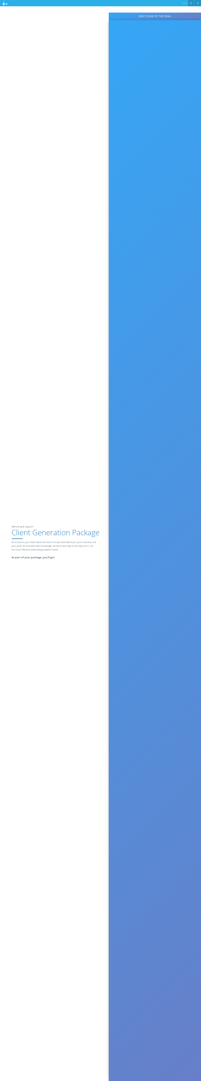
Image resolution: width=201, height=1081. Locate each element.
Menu (184, 3)
